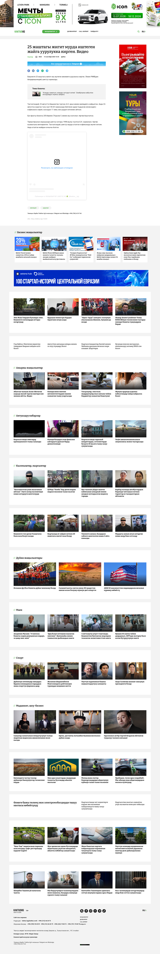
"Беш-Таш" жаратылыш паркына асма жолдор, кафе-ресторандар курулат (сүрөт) (28, 848)
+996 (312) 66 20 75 (44, 921)
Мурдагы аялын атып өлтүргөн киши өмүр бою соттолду (129, 535)
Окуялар (30, 57)
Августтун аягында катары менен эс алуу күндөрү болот (62, 345)
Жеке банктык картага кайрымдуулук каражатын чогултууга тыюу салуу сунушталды (93, 849)
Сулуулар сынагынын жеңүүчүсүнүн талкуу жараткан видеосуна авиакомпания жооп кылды (33, 738)
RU (143, 910)
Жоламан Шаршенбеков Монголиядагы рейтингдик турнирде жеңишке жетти (59, 684)
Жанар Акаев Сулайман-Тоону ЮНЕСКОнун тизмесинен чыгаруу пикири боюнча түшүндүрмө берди (130, 321)
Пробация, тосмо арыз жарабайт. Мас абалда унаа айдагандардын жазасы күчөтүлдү (129, 780)
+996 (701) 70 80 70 (74, 924)
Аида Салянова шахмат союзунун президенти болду (129, 683)
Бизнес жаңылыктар (29, 232)
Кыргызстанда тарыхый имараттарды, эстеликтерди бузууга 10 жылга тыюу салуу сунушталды (94, 442)
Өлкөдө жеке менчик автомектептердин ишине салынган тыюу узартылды (59, 394)
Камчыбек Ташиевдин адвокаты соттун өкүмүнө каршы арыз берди (96, 892)
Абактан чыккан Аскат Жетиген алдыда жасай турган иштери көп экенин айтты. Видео (29, 394)
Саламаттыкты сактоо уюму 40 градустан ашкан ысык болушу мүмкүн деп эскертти (77, 589)
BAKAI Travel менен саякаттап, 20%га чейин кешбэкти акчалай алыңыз (26, 255)
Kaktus (63, 57)
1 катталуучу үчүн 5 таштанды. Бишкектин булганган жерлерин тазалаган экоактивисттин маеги (96, 636)
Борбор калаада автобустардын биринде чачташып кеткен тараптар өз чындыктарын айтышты (129, 493)
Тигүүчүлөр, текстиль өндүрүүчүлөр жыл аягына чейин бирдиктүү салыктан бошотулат (96, 394)
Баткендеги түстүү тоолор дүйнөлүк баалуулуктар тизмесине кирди (29, 780)
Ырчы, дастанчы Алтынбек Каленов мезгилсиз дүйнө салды (79, 737)
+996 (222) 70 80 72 (60, 924)
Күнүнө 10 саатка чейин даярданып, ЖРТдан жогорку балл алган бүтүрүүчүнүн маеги (130, 636)
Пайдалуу (94, 31)
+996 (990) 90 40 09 (33, 924)
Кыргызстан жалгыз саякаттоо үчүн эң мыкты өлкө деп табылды (129, 803)
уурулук (46, 208)
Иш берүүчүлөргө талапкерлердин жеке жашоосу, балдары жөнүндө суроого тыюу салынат (62, 893)
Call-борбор (83, 31)
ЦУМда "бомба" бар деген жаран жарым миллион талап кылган (61, 491)
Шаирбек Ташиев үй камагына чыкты (27, 892)
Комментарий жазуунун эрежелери (25, 937)
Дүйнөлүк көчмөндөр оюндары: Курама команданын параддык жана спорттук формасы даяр (28, 684)
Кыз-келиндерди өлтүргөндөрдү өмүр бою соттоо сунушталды (129, 892)
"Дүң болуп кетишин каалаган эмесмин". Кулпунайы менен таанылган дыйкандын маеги (60, 636)
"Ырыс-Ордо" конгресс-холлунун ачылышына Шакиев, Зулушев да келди (96, 320)
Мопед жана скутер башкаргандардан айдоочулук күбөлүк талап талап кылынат (94, 780)
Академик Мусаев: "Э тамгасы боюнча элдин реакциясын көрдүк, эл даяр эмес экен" (29, 636)
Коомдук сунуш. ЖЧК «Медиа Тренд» (26, 934)
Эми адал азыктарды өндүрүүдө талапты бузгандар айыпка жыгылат (61, 780)
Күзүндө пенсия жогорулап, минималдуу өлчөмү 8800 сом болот (128, 346)
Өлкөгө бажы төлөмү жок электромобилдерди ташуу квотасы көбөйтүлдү (45, 804)
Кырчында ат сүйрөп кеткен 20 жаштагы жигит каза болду (61, 535)
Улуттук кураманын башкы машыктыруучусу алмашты (93, 683)
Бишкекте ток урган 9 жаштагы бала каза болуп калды (28, 535)
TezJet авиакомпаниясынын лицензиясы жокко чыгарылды (129, 440)
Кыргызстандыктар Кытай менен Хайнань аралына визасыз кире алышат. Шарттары (96, 346)
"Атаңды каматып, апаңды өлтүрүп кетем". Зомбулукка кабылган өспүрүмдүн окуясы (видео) (68, 93)
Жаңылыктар (50, 31)
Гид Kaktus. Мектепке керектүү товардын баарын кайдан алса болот (27, 346)
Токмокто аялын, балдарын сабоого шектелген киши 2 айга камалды (95, 536)
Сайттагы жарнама (20, 917)
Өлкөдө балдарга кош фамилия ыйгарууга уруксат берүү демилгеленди (61, 441)
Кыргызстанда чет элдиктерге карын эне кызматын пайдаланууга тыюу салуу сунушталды (94, 805)
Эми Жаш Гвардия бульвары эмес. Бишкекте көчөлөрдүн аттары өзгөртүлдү (28, 320)
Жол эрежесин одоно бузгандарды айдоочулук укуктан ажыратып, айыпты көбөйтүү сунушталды (62, 848)
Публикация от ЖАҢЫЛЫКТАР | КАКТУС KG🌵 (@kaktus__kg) (57, 196)
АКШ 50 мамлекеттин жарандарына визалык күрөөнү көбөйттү (124, 589)
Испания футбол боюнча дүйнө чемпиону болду (35, 588)
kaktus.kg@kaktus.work (29, 921)
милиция (33, 208)
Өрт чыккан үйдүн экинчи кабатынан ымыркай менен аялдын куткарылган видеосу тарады (94, 493)
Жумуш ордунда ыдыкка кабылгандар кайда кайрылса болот (128, 394)
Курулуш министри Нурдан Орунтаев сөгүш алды (59, 319)
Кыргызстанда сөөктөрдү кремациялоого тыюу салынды (27, 440)
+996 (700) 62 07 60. (75, 213)
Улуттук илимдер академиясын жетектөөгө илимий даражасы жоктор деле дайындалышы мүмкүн (129, 849)
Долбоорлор (72, 31)
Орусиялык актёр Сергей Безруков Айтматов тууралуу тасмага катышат (123, 737)
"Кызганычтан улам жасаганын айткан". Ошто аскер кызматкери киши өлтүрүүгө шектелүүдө (28, 492)
